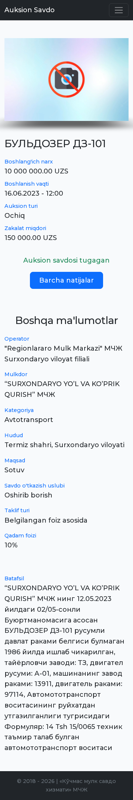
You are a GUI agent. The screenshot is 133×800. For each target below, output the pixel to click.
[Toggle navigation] (119, 10)
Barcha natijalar (66, 280)
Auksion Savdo (29, 10)
